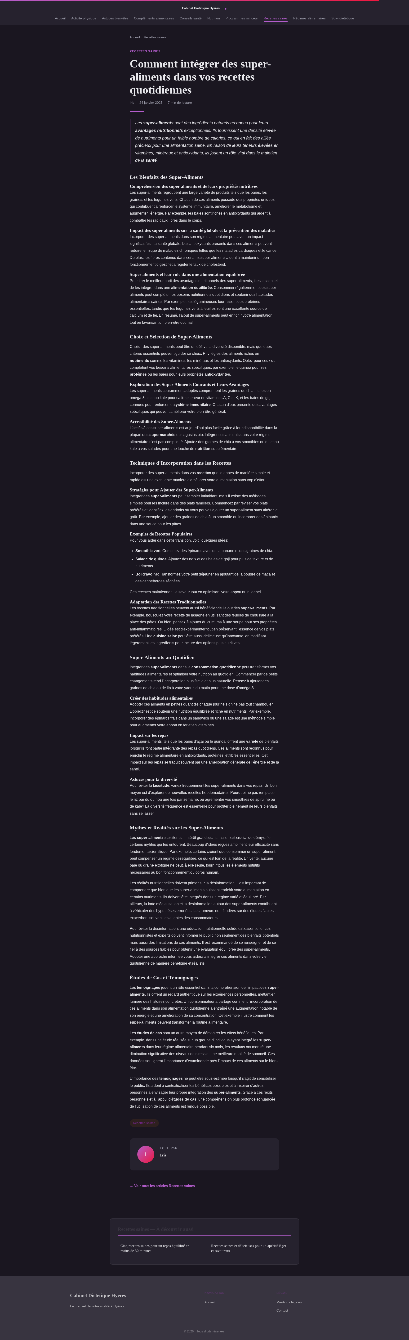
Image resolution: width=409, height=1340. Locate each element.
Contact (282, 1310)
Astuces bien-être (115, 18)
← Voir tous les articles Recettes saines (162, 1186)
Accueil (60, 18)
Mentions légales (289, 1302)
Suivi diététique (342, 18)
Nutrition (213, 18)
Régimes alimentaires (309, 18)
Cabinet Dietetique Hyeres (98, 1295)
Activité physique (83, 18)
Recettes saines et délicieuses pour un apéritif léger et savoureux (248, 1248)
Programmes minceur (242, 18)
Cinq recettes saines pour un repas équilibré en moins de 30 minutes (154, 1248)
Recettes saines (276, 18)
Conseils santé (191, 18)
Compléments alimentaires (154, 18)
